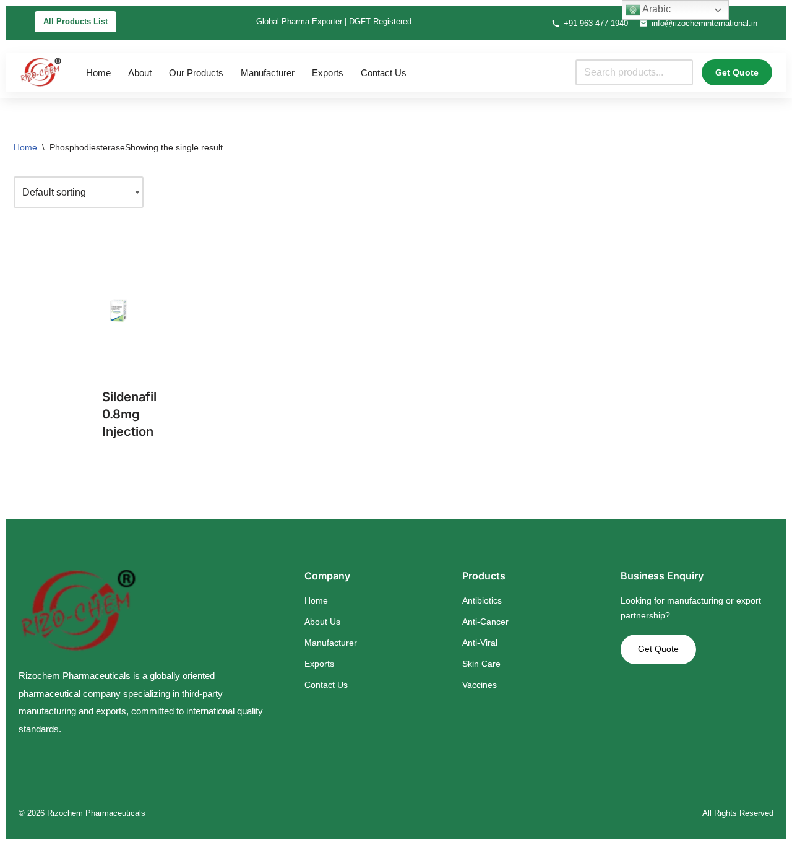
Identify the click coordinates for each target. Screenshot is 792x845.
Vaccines (479, 685)
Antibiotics (482, 600)
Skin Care (481, 664)
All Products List (75, 21)
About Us (322, 621)
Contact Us (384, 72)
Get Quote (737, 72)
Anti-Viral (479, 643)
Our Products (196, 72)
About (140, 72)
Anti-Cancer (485, 621)
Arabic (655, 9)
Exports (327, 72)
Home (98, 72)
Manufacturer (268, 72)
